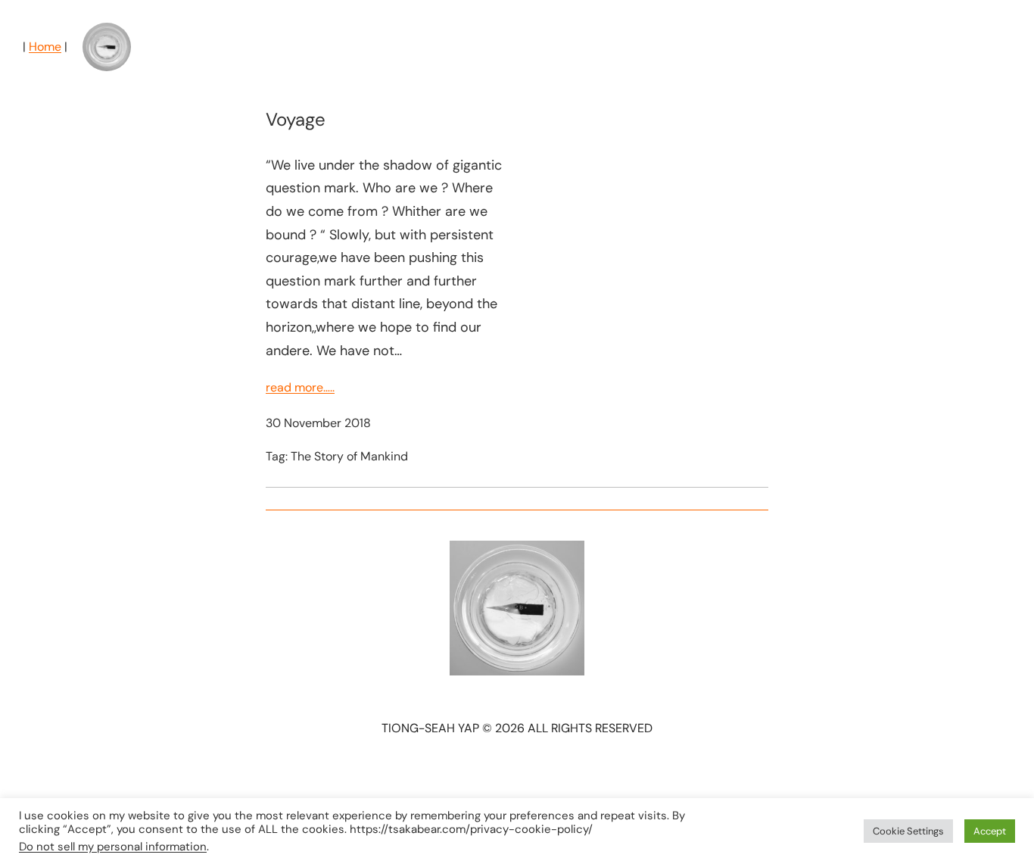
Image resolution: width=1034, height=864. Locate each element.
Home (45, 47)
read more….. (300, 387)
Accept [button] (989, 831)
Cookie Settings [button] (908, 831)
